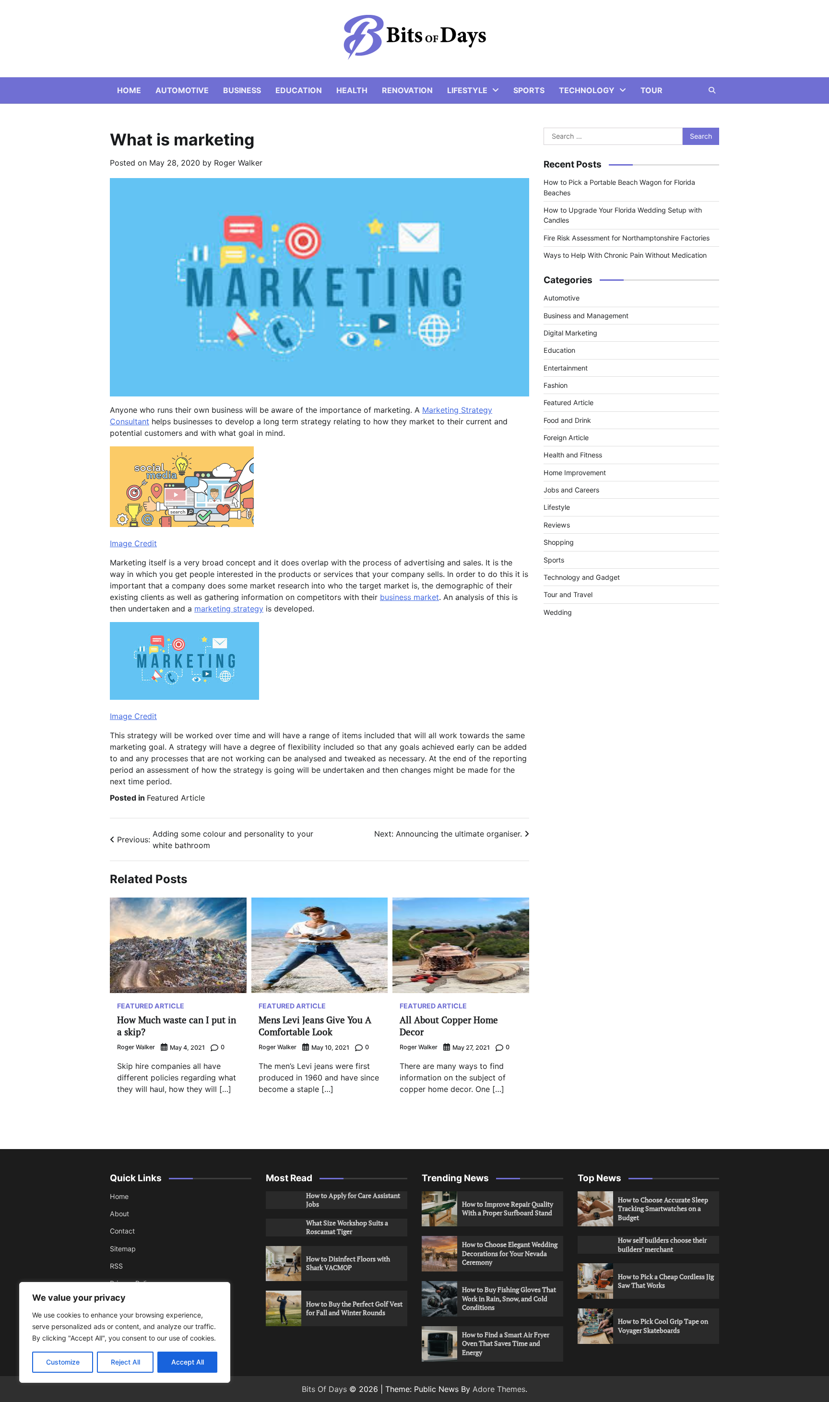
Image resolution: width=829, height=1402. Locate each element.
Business (242, 90)
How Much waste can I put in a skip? (176, 1026)
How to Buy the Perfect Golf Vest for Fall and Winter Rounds (354, 1308)
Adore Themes (499, 1389)
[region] (124, 1332)
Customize (63, 1362)
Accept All (187, 1362)
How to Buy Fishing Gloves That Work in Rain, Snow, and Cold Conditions (509, 1298)
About (119, 1214)
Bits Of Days (324, 1389)
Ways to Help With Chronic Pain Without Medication (625, 255)
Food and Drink (567, 420)
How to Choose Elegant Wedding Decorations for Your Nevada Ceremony (509, 1253)
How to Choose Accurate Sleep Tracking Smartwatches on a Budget (663, 1208)
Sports (529, 90)
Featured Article (176, 798)
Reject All (125, 1362)
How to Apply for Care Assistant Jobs (353, 1200)
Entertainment (566, 368)
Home (129, 90)
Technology (587, 90)
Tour (651, 90)
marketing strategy (228, 608)
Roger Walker (238, 163)
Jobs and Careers (571, 490)
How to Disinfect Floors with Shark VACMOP (348, 1263)
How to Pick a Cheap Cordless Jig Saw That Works (666, 1281)
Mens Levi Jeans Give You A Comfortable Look (315, 1026)
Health (351, 90)
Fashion (556, 385)
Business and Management (586, 316)
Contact (122, 1231)
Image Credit (133, 543)
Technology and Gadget (582, 577)
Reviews (557, 525)
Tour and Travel (568, 594)
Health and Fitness (573, 455)
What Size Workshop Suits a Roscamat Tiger (347, 1227)
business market (409, 597)
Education (298, 90)
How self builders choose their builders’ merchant (662, 1244)
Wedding (558, 612)
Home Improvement (575, 472)
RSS (116, 1266)
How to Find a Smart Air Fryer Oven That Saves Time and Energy (505, 1343)
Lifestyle (467, 90)
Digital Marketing (570, 333)
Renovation (407, 90)
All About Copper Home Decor (449, 1026)
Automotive (182, 90)
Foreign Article (566, 437)
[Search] (712, 90)
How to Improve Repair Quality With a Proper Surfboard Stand (507, 1208)
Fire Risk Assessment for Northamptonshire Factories (627, 238)
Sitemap (123, 1249)
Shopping (559, 542)
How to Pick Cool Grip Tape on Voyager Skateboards (663, 1326)
